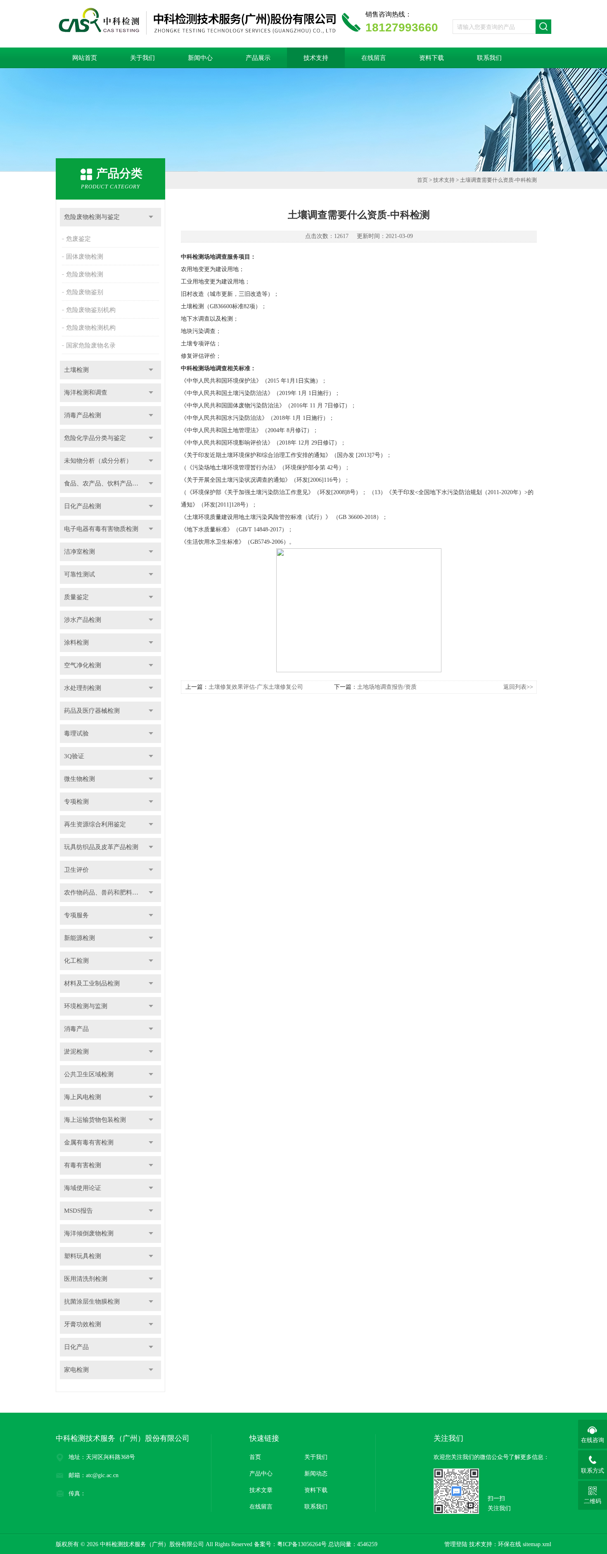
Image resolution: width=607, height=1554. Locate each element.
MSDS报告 (78, 1210)
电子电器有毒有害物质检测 (101, 529)
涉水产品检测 (82, 619)
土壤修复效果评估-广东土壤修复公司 (256, 687)
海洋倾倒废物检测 (89, 1233)
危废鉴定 (78, 239)
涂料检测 (76, 642)
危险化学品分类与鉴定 (95, 438)
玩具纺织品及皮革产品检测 (101, 847)
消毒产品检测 (82, 415)
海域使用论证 (82, 1188)
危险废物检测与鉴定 (92, 217)
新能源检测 (79, 938)
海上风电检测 (82, 1097)
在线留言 (373, 58)
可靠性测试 (79, 574)
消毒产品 (76, 1029)
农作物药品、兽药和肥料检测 (104, 892)
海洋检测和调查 (85, 392)
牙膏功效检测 (82, 1324)
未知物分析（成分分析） (98, 460)
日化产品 (76, 1347)
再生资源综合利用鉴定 (95, 824)
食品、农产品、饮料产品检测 (104, 483)
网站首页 (84, 58)
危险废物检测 (84, 274)
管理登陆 (455, 1544)
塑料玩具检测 (82, 1256)
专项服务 (76, 915)
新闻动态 (315, 1474)
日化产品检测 (82, 506)
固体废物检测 (84, 256)
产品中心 (261, 1474)
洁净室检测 (79, 551)
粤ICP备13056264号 (302, 1544)
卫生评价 (76, 869)
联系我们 (489, 58)
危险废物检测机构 (91, 327)
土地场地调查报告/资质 (387, 687)
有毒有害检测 (82, 1165)
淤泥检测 (76, 1051)
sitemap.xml (537, 1544)
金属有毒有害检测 (89, 1142)
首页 (422, 180)
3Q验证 (74, 756)
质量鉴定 (76, 597)
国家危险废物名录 (91, 345)
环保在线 (509, 1544)
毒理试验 (76, 733)
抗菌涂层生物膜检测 (92, 1301)
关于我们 (142, 58)
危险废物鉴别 (84, 292)
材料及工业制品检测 (92, 983)
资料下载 (431, 58)
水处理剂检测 (82, 688)
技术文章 (261, 1490)
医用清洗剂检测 (85, 1279)
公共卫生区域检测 (89, 1074)
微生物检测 (79, 779)
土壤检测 (76, 369)
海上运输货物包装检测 (95, 1119)
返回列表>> (518, 687)
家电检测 (76, 1369)
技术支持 (316, 58)
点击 (151, 217)
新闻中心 (200, 58)
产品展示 (258, 58)
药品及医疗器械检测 (92, 710)
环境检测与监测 (85, 1006)
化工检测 (76, 960)
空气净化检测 (82, 665)
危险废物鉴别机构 (91, 310)
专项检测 (76, 801)
